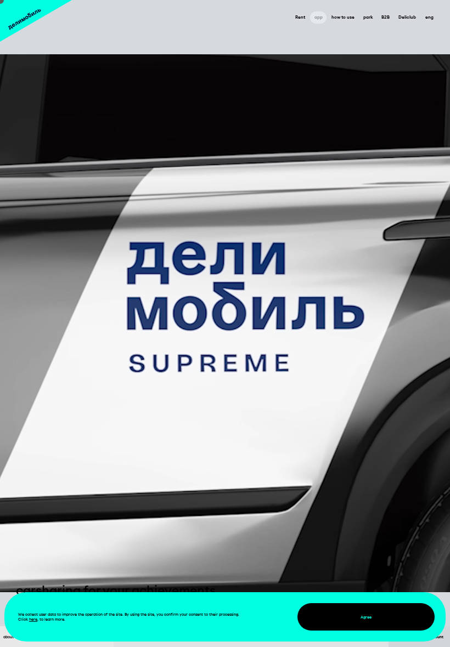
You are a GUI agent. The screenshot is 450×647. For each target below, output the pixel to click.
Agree (366, 617)
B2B (385, 17)
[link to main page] (36, 21)
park (368, 17)
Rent (300, 17)
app (318, 17)
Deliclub (407, 17)
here (33, 619)
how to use (343, 17)
